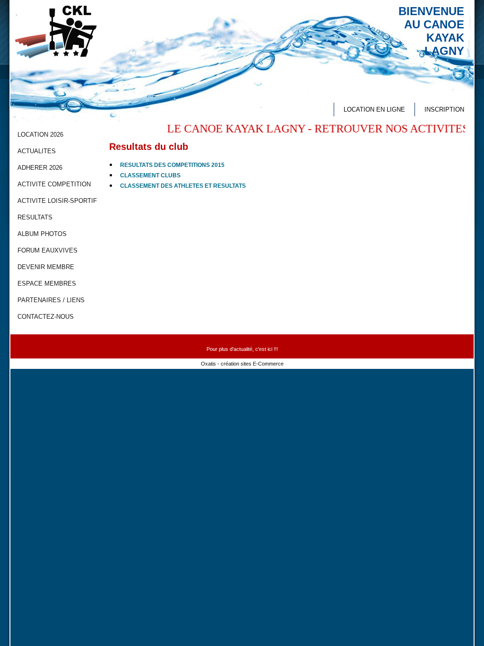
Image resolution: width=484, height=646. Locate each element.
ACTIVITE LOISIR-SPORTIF (57, 200)
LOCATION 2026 (40, 134)
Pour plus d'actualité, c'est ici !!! (242, 349)
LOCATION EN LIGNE (374, 109)
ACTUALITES (36, 151)
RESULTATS (34, 217)
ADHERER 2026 (39, 167)
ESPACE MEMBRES (46, 283)
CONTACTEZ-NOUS (45, 316)
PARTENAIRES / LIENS (51, 300)
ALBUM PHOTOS (42, 233)
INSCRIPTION (444, 109)
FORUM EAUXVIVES (47, 250)
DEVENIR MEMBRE (45, 267)
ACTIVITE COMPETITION (54, 184)
